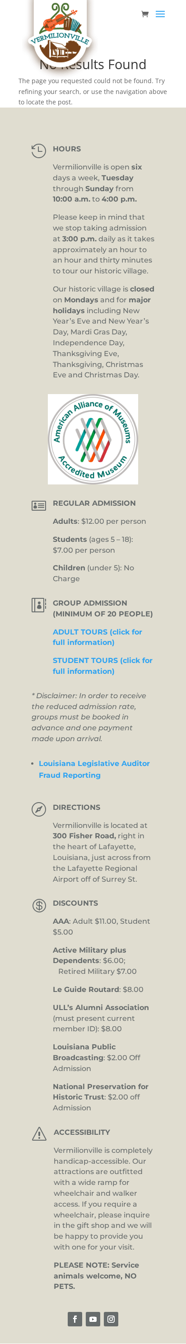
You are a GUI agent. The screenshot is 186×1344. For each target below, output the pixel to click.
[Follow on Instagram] (111, 1319)
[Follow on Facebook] (75, 1319)
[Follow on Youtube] (93, 1319)
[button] (160, 20)
